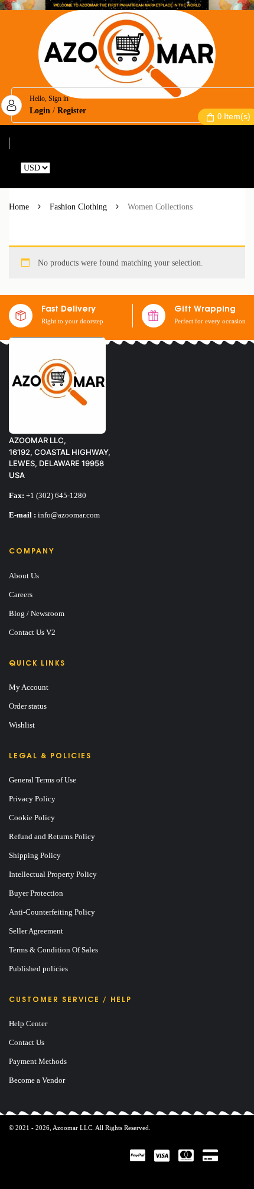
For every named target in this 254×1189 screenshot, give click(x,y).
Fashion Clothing (78, 206)
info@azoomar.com (69, 514)
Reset (61, 167)
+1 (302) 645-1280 (56, 495)
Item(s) (233, 116)
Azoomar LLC (72, 1127)
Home (19, 206)
